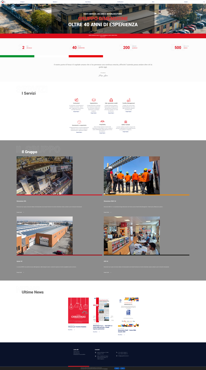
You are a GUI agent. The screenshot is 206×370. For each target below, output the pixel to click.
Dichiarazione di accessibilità (79, 354)
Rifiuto (122, 368)
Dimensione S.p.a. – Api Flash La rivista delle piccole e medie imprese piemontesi (102, 327)
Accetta (117, 368)
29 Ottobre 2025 (121, 328)
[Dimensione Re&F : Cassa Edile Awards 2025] (128, 312)
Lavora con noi (76, 351)
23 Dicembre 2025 (71, 325)
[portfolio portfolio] (60, 185)
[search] (204, 2)
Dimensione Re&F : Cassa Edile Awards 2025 (127, 331)
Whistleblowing (76, 353)
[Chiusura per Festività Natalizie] (78, 310)
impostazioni (106, 368)
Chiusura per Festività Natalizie (77, 327)
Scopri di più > (103, 36)
